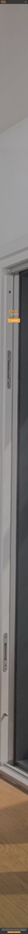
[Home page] (3, 2)
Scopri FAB (14, 320)
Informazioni (23, 930)
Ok (14, 932)
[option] (14, 467)
